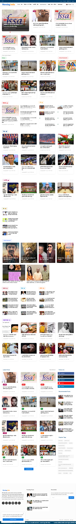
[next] (72, 180)
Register (64, 1)
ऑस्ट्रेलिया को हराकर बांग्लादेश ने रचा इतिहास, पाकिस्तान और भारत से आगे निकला (13, 220)
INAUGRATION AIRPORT (62, 443)
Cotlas (27, 519)
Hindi (69, 1)
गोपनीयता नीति (66, 519)
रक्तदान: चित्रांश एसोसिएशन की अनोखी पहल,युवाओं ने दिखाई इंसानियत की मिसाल (32, 306)
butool (60, 170)
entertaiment (7, 240)
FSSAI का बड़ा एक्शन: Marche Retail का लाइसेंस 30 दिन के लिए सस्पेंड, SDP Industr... (28, 106)
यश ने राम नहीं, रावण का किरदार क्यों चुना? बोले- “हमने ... (28, 258)
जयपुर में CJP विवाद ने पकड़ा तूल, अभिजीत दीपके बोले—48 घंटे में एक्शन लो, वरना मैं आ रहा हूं (13, 313)
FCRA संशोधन (65, 473)
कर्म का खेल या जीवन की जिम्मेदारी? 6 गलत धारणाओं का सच (50, 107)
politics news (67, 440)
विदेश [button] (30, 4)
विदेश (4, 131)
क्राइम (49, 4)
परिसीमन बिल (71, 468)
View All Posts (52, 369)
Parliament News (61, 445)
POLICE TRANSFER (61, 448)
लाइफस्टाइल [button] (60, 4)
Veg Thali (70, 443)
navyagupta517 (6, 28)
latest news (60, 440)
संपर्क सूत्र (71, 519)
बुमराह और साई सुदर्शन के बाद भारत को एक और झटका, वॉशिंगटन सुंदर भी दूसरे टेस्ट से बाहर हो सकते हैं (13, 227)
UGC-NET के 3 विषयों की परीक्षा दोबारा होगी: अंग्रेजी (64, 465)
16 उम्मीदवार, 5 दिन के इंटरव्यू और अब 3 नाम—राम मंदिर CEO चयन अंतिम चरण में (68, 107)
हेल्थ (52, 4)
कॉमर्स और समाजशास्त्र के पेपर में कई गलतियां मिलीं (65, 470)
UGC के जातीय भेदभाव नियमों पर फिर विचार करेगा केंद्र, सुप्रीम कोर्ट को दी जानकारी (49, 300)
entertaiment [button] (43, 4)
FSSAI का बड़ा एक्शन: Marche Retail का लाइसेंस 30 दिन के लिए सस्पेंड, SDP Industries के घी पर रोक (9, 120)
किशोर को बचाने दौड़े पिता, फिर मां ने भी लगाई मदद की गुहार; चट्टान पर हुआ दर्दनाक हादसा (13, 300)
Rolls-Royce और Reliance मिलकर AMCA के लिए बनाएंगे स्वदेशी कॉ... (28, 168)
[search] (73, 4)
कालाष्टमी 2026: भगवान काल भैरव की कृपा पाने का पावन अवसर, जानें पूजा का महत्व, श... (50, 113)
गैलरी (2, 1)
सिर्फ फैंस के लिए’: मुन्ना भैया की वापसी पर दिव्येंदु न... (65, 258)
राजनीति (34, 4)
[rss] (19, 503)
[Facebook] (3, 503)
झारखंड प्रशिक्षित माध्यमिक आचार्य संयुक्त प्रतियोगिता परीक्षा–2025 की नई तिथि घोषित (68, 410)
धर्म (27, 4)
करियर (41, 288)
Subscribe (71, 497)
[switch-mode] (73, 1)
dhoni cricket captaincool (62, 468)
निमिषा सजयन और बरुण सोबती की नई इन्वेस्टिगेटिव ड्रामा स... (11, 258)
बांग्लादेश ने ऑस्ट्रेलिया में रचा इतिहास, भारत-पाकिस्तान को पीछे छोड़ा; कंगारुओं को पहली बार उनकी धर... (13, 213)
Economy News (70, 448)
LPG (70, 473)
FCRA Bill (60, 462)
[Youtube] (13, 503)
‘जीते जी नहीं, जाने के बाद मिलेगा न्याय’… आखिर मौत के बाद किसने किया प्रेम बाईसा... (68, 113)
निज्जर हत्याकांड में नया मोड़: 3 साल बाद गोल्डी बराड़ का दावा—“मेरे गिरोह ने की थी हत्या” (13, 293)
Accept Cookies (13, 519)
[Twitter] (6, 503)
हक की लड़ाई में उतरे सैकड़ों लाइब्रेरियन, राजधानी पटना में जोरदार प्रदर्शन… (67, 119)
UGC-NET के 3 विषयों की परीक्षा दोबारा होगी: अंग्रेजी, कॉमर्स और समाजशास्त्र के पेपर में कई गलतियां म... (50, 306)
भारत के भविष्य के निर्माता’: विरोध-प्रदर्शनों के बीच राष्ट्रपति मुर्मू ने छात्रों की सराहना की (50, 313)
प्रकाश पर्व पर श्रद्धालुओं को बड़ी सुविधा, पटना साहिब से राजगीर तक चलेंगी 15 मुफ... (68, 125)
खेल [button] (37, 4)
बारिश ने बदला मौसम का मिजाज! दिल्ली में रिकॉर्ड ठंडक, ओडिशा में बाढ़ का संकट (40, 508)
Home (18, 4)
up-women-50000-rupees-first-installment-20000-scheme (64, 456)
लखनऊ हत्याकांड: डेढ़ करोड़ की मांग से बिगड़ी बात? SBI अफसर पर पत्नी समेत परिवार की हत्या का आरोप (13, 306)
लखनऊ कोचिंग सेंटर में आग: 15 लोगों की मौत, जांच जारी (68, 396)
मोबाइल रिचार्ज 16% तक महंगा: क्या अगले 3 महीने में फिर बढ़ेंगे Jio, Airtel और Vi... (28, 124)
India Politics (60, 450)
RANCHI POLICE (68, 450)
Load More (28, 469)
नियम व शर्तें (61, 519)
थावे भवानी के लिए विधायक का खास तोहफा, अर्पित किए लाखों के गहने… (50, 125)
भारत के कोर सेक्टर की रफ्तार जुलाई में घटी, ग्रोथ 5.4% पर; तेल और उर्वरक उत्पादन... (28, 112)
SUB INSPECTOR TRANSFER (63, 459)
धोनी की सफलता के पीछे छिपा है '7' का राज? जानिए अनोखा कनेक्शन (13, 233)
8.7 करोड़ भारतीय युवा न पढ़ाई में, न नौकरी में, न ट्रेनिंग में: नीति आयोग (50, 293)
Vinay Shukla (61, 338)
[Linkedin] (16, 503)
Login (61, 1)
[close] (23, 513)
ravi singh (42, 76)
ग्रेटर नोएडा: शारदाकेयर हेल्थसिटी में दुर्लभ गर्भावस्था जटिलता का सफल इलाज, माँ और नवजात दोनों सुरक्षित (31, 300)
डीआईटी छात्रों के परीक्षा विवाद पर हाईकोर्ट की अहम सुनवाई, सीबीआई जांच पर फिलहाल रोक (68, 424)
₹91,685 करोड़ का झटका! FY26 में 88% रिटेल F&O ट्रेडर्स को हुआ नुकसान (28, 118)
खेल (4, 208)
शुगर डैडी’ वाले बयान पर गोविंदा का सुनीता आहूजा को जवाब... (46, 258)
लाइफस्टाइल (5, 320)
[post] (15, 20)
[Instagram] (9, 503)
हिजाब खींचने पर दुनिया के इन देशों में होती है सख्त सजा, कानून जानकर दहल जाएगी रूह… (50, 119)
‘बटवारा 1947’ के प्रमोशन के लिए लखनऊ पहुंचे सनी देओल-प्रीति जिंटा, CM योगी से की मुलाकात (38, 281)
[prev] (70, 180)
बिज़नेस (25, 4)
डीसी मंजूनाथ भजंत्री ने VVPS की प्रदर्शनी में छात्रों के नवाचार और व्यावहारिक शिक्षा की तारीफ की (68, 430)
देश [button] (21, 4)
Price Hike (60, 453)
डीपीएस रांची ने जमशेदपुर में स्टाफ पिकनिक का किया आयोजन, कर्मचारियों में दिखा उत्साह (41, 523)
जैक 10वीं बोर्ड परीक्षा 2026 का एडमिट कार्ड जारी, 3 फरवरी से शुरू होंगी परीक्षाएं (68, 403)
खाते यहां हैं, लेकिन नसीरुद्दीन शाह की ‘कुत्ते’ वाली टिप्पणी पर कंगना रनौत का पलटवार (13, 281)
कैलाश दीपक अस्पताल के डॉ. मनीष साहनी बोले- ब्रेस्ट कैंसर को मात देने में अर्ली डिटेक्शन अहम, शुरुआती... (31, 293)
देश (41, 36)
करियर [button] (55, 4)
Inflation (59, 473)
